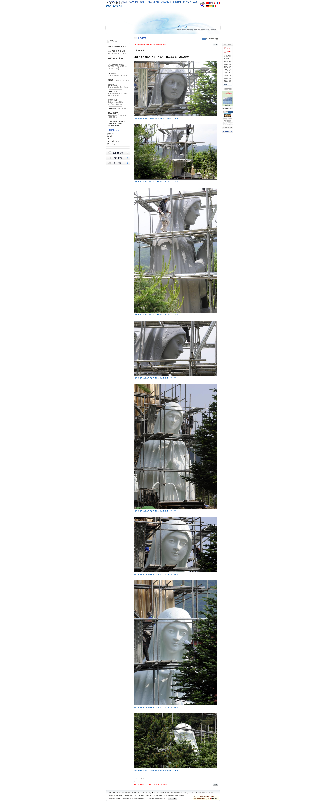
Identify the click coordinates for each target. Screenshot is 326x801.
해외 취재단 (111, 144)
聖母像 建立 (111, 134)
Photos (210, 39)
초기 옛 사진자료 (113, 141)
